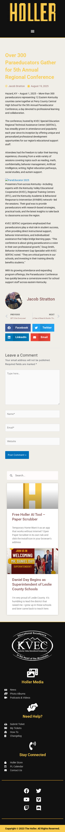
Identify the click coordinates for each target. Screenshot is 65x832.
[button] (32, 31)
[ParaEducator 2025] (17, 180)
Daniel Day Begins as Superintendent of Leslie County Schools (32, 584)
